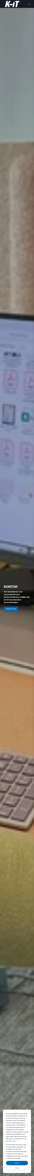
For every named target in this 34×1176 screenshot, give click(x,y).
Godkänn (17, 1163)
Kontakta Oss (11, 609)
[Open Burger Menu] (29, 4)
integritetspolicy (11, 1141)
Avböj (17, 1168)
